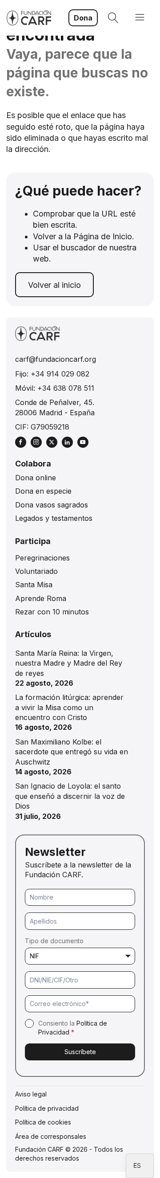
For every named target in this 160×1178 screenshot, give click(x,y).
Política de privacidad (47, 1108)
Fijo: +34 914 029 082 (52, 373)
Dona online (35, 477)
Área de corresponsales (50, 1136)
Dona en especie (43, 491)
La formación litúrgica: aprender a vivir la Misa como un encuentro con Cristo (69, 707)
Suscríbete (80, 1051)
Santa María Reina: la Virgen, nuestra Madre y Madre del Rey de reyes (68, 663)
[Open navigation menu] (140, 18)
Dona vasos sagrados (51, 504)
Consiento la (72, 1027)
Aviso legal (31, 1094)
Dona (83, 17)
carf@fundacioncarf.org (55, 359)
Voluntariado (36, 571)
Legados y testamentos (53, 518)
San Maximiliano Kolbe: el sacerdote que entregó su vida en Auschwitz (71, 751)
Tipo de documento (54, 941)
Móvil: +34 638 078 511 (54, 388)
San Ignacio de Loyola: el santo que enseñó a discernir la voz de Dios (70, 795)
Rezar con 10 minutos (52, 611)
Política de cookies (43, 1122)
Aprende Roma (40, 598)
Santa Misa (33, 584)
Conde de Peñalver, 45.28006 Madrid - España (55, 407)
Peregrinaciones (42, 557)
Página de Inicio (102, 236)
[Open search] (113, 18)
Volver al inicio (54, 285)
